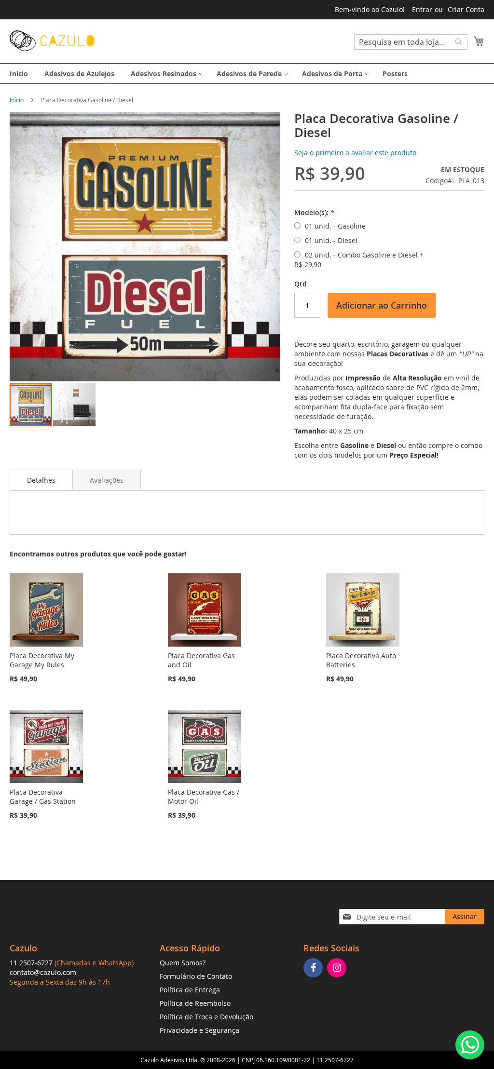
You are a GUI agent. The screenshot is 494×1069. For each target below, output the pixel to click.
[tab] (41, 479)
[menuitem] (19, 73)
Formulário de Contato (196, 976)
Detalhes (41, 480)
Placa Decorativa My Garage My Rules (42, 660)
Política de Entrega (190, 989)
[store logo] (52, 40)
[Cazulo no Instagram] (338, 968)
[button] (74, 404)
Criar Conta (466, 9)
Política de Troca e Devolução (206, 1016)
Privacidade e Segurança (199, 1030)
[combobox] (410, 42)
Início (17, 100)
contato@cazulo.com (43, 972)
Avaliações (107, 480)
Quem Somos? (183, 962)
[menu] (247, 73)
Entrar (422, 9)
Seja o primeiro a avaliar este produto (355, 152)
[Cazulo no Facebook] (314, 968)
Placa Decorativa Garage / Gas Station (43, 796)
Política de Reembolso (195, 1003)
